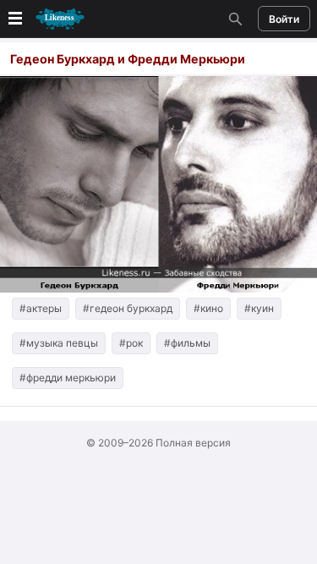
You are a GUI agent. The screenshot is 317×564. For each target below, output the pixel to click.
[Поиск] (233, 18)
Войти (284, 19)
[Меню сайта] (45, 19)
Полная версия (193, 442)
